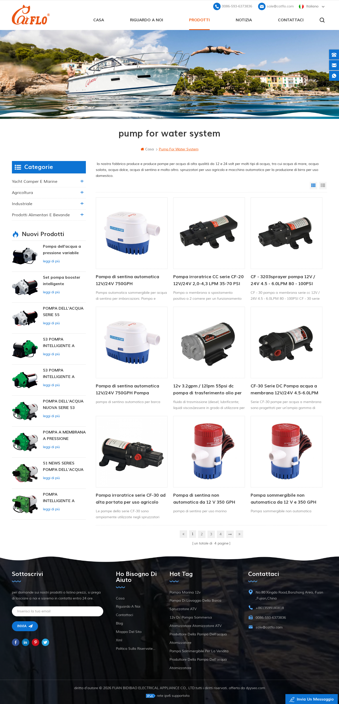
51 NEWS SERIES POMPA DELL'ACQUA (63, 466)
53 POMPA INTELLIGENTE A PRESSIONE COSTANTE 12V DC (61, 374)
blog (119, 623)
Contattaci (291, 20)
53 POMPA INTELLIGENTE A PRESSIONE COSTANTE (58, 343)
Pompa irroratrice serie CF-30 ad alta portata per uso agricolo (131, 498)
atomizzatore (180, 643)
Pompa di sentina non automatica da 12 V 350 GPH (204, 498)
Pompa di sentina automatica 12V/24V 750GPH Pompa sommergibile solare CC (127, 390)
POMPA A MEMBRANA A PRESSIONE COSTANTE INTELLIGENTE (64, 436)
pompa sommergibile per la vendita (199, 651)
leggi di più (51, 261)
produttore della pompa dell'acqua (198, 634)
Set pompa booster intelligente (61, 280)
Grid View (313, 185)
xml (119, 640)
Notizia (244, 20)
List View (323, 185)
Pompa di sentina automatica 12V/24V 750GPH (127, 280)
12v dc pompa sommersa (191, 617)
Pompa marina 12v (185, 592)
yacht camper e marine (34, 181)
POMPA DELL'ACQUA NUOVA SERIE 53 (63, 404)
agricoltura (22, 192)
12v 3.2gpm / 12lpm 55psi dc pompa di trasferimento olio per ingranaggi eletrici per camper (207, 390)
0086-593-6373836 (237, 6)
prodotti (199, 20)
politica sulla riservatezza (136, 649)
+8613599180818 (270, 608)
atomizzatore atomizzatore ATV (196, 626)
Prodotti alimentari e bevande (41, 215)
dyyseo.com (255, 688)
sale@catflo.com (280, 6)
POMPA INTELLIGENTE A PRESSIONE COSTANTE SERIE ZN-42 (64, 498)
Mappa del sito (128, 632)
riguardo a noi (146, 20)
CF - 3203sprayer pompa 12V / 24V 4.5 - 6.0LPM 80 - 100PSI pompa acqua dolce (283, 280)
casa (98, 20)
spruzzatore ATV (183, 609)
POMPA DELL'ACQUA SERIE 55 (63, 311)
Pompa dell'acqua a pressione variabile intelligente (62, 250)
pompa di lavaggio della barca (195, 600)
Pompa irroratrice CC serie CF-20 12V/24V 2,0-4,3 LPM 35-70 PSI (208, 280)
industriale (22, 203)
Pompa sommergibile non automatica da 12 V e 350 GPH (283, 498)
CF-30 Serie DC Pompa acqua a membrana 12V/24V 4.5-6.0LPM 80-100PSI (284, 390)
